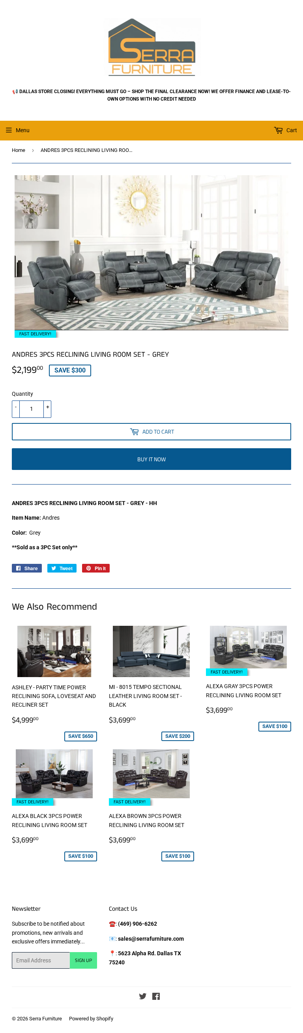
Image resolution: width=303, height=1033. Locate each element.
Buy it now (151, 459)
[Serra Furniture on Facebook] (156, 997)
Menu (23, 130)
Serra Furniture (45, 1019)
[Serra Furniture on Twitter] (143, 997)
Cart (291, 130)
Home (18, 150)
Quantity (22, 394)
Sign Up (83, 960)
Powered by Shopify (91, 1019)
